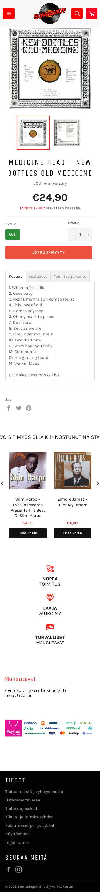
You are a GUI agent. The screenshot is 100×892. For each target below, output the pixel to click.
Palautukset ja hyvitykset (29, 825)
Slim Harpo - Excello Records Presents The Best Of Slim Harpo (28, 507)
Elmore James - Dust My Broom (72, 502)
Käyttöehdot (17, 833)
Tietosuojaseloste (22, 808)
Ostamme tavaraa (22, 799)
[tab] (15, 276)
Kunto (10, 224)
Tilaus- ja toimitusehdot (29, 816)
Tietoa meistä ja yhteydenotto (34, 791)
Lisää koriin (27, 533)
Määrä (73, 222)
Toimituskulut (32, 208)
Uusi (13, 234)
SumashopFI (28, 887)
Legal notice (17, 842)
